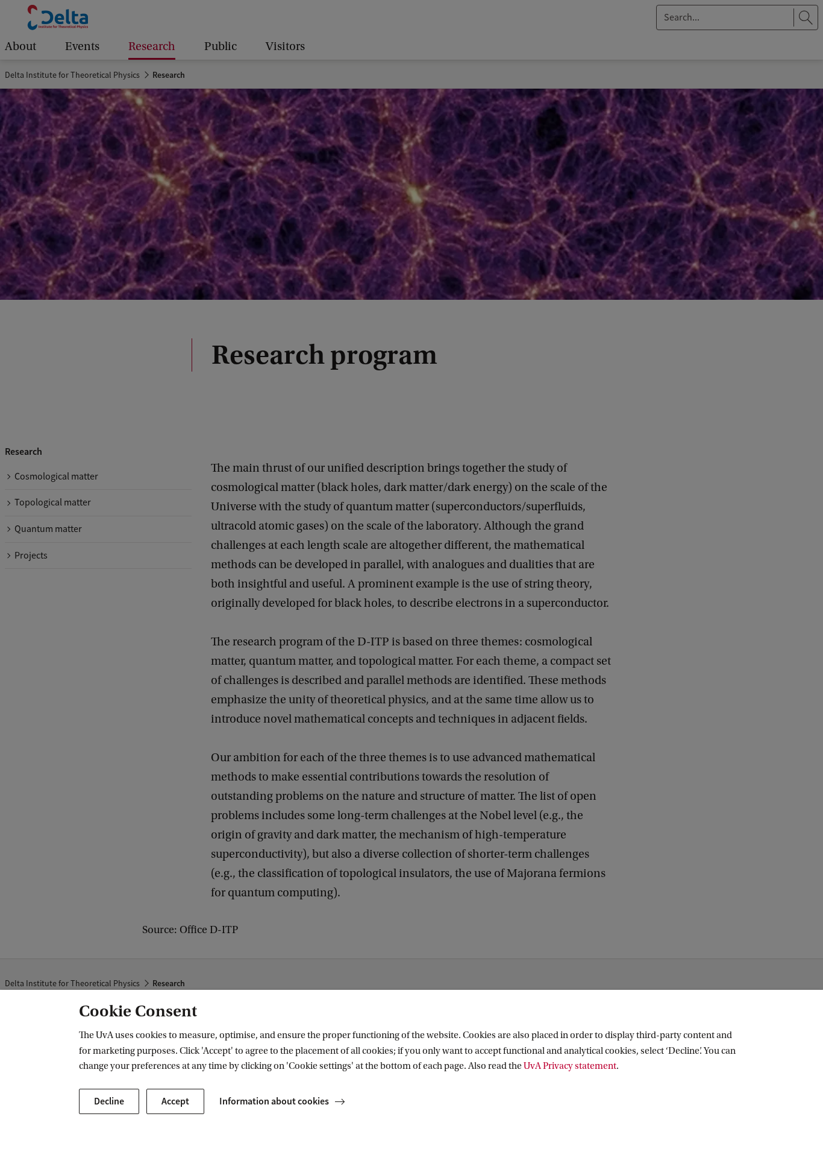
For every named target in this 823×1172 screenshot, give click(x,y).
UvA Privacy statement (570, 1065)
